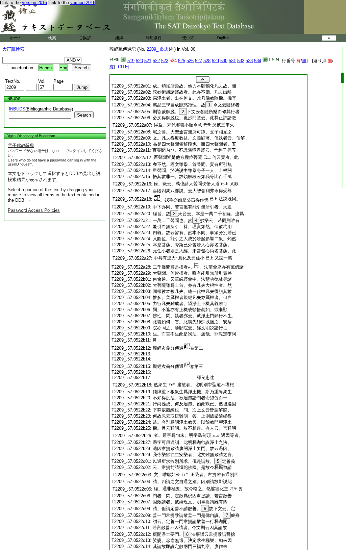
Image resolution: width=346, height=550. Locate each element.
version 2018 (82, 2)
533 (249, 60)
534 (257, 60)
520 (139, 60)
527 (198, 60)
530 (223, 60)
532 (240, 60)
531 (232, 60)
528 (207, 60)
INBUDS (17, 108)
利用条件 (154, 37)
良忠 (164, 49)
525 (181, 60)
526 (190, 60)
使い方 (188, 37)
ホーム (16, 37)
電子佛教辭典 (21, 145)
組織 (119, 37)
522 (156, 60)
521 (147, 60)
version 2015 (34, 2)
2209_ (152, 49)
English (223, 37)
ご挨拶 (85, 37)
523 (164, 60)
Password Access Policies (34, 210)
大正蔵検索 (13, 49)
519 (130, 60)
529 (215, 60)
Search (84, 115)
